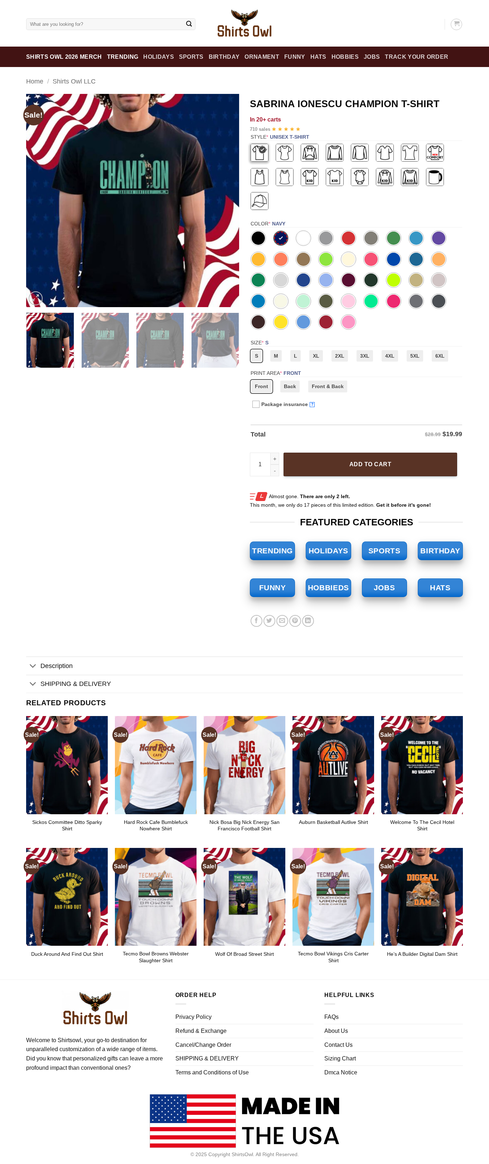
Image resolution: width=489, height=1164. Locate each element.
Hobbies (345, 57)
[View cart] (456, 24)
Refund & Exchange (201, 1031)
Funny (294, 57)
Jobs (372, 57)
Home (34, 81)
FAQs (331, 1017)
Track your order (416, 57)
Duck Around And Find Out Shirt (67, 954)
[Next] (225, 200)
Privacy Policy (193, 1017)
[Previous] (39, 200)
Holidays (158, 57)
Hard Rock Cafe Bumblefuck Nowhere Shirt (156, 825)
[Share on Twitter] (269, 621)
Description (56, 665)
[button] (36, 298)
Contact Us (338, 1045)
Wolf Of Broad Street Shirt (244, 954)
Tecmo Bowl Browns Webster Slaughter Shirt (156, 957)
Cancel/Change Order (203, 1045)
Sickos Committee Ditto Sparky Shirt (67, 825)
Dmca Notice (340, 1072)
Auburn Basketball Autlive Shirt (333, 822)
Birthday (224, 57)
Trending (123, 57)
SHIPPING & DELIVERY (75, 683)
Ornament (262, 57)
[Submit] (189, 24)
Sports (191, 57)
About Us (336, 1031)
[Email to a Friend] (282, 621)
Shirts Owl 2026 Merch (64, 57)
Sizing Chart (340, 1058)
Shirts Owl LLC (74, 81)
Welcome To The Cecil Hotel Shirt (422, 825)
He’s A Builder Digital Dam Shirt (422, 954)
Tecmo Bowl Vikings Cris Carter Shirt (333, 957)
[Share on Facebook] (256, 621)
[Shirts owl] (244, 23)
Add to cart (370, 464)
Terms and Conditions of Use (212, 1072)
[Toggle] (33, 666)
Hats (318, 57)
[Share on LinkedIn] (308, 621)
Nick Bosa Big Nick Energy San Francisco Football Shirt (244, 825)
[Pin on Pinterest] (295, 621)
